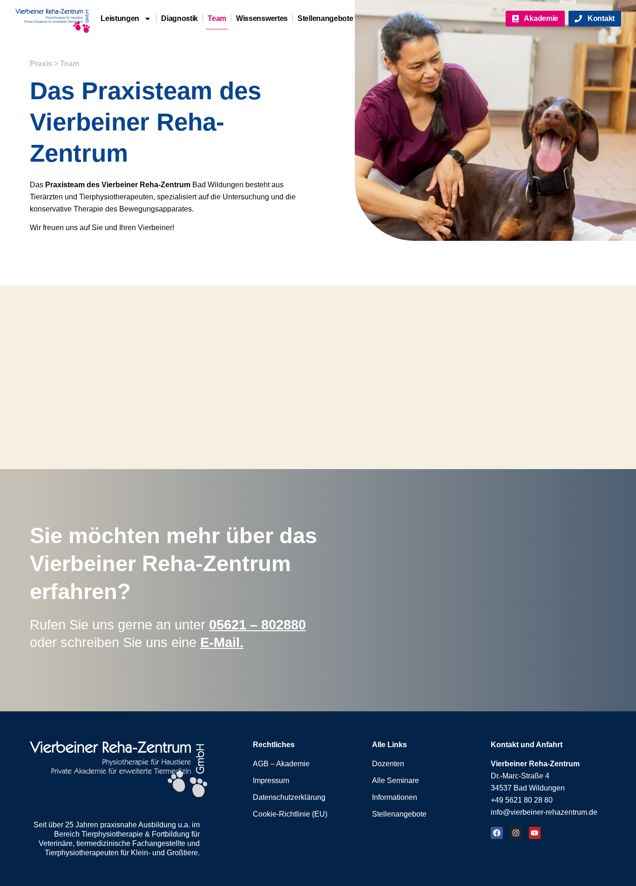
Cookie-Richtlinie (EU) (290, 814)
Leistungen (120, 18)
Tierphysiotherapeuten (82, 853)
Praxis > (44, 64)
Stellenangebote (325, 18)
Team (217, 18)
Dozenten (388, 764)
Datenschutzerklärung (289, 797)
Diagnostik (179, 18)
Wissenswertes (262, 18)
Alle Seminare (395, 780)
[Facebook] (497, 833)
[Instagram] (516, 833)
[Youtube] (535, 833)
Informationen (394, 797)
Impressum (271, 780)
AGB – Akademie (281, 764)
